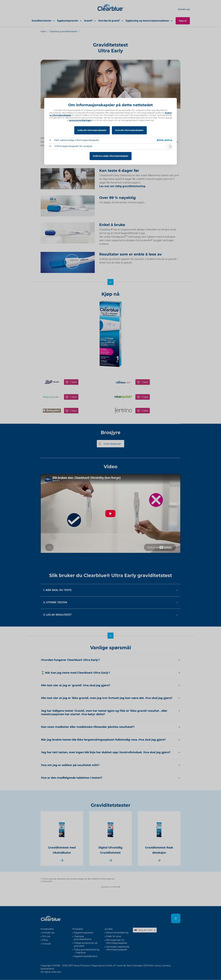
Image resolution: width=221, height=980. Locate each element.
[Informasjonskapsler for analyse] (51, 146)
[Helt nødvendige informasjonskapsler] (51, 140)
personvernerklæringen (80, 120)
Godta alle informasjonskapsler (92, 130)
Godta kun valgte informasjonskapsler (110, 156)
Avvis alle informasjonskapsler (129, 130)
